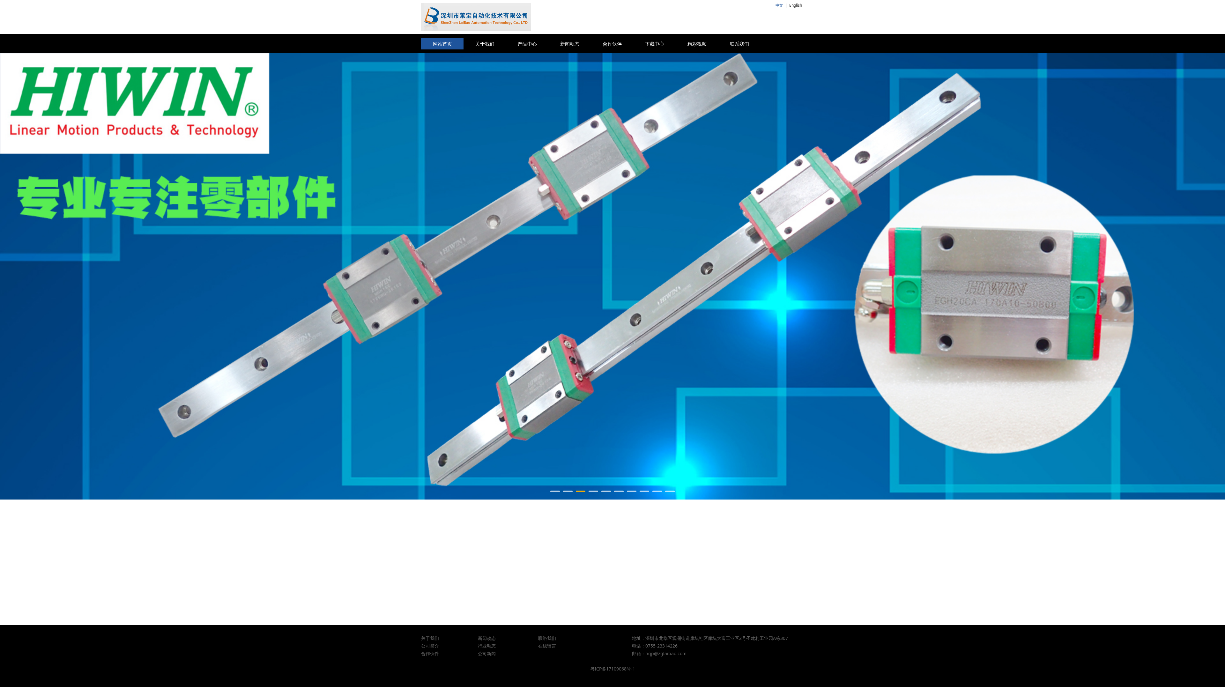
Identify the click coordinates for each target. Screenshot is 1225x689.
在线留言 (547, 646)
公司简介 (430, 646)
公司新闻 (487, 653)
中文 (779, 5)
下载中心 (654, 44)
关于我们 (484, 44)
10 (670, 491)
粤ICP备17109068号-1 (612, 669)
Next (790, 276)
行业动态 (487, 646)
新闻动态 (569, 44)
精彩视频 (697, 44)
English (795, 5)
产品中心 (527, 44)
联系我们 (739, 44)
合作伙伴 (612, 44)
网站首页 (442, 44)
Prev (434, 276)
